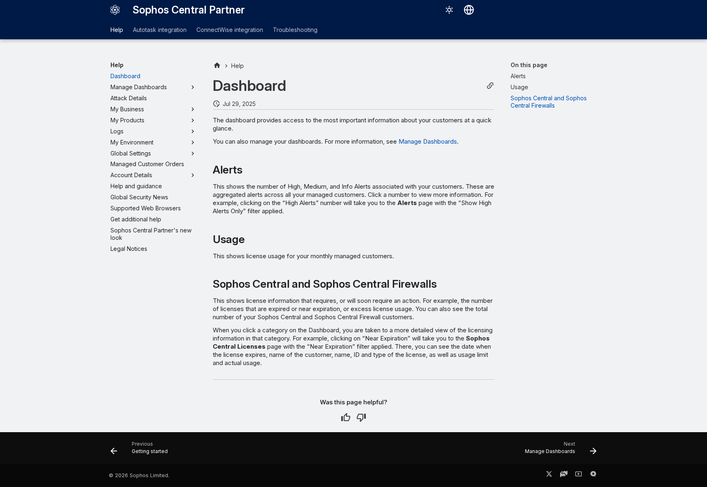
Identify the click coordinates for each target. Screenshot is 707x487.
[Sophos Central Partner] (115, 10)
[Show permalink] (490, 85)
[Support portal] (563, 475)
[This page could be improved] (361, 417)
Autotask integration (160, 29)
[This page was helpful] (346, 417)
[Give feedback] (593, 475)
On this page (529, 64)
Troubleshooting (295, 29)
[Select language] (469, 10)
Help (116, 29)
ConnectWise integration (229, 29)
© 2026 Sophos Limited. (139, 475)
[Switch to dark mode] (449, 10)
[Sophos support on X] (549, 475)
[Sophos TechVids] (578, 475)
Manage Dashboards (428, 141)
